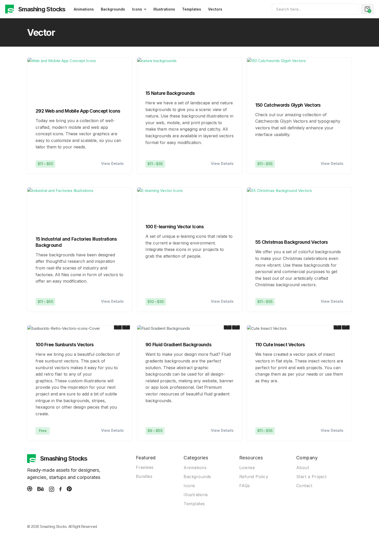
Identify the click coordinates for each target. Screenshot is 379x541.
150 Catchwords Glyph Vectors (288, 105)
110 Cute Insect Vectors (280, 344)
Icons (137, 9)
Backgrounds (113, 9)
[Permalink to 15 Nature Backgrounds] (157, 70)
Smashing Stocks (41, 9)
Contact (304, 485)
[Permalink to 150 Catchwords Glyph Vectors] (276, 76)
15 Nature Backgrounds (170, 93)
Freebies (145, 467)
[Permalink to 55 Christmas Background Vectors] (279, 209)
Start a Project (311, 476)
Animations (84, 9)
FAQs (244, 485)
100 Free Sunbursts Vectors (65, 344)
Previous (118, 325)
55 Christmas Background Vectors (291, 242)
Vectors (215, 9)
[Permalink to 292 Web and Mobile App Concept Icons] (61, 78)
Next (126, 325)
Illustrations (164, 9)
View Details (112, 163)
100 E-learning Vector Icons (174, 226)
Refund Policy (253, 476)
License (247, 467)
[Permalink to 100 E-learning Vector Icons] (160, 201)
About (302, 467)
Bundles (144, 476)
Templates (191, 9)
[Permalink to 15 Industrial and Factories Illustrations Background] (60, 208)
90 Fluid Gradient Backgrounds (178, 344)
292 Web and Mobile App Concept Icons (78, 111)
